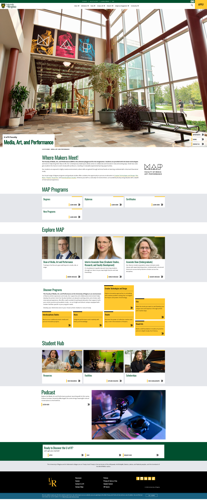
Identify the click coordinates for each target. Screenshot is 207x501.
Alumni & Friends (105, 1)
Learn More (73, 205)
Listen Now (46, 404)
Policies (106, 478)
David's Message (72, 277)
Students (84, 1)
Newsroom (78, 478)
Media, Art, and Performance (60, 149)
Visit (88, 455)
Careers (77, 481)
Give (113, 1)
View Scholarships (154, 381)
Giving (195, 139)
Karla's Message (113, 277)
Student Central (108, 484)
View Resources (72, 381)
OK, (151, 495)
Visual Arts (55, 178)
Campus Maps (79, 487)
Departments (196, 135)
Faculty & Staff (94, 1)
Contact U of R (79, 484)
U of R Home (46, 149)
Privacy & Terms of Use (110, 481)
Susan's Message (155, 277)
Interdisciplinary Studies (68, 178)
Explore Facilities (113, 381)
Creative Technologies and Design (124, 175)
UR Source (107, 487)
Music (44, 178)
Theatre (48, 178)
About (76, 6)
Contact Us (196, 144)
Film (137, 175)
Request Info (128, 455)
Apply (50, 455)
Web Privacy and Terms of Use (70, 497)
